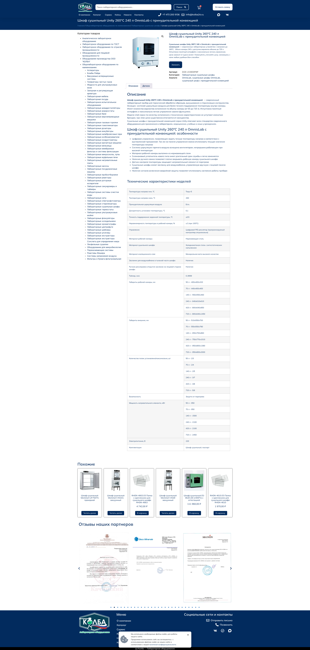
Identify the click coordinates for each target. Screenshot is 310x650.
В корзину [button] (142, 513)
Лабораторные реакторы (99, 177)
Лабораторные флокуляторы (101, 218)
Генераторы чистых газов (99, 82)
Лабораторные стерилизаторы (102, 203)
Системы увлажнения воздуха (101, 256)
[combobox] (133, 7)
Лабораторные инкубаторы (100, 131)
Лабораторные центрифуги (100, 227)
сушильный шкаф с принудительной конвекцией (205, 80)
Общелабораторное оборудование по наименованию (108, 26)
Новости (128, 15)
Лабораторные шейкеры (99, 230)
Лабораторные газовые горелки (102, 122)
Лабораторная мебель (97, 96)
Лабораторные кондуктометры (102, 140)
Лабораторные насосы (98, 166)
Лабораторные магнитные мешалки (104, 143)
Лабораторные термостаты (100, 209)
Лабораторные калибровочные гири (104, 134)
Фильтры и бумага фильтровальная (104, 259)
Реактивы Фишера (96, 253)
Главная (81, 26)
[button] (162, 36)
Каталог (97, 15)
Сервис (108, 15)
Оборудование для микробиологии (104, 247)
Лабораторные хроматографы (101, 224)
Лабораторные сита (96, 198)
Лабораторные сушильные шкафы (146, 26)
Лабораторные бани (96, 114)
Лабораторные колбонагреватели (103, 137)
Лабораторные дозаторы (99, 128)
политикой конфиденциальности (162, 644)
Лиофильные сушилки (97, 244)
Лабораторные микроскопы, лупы (103, 154)
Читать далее (89, 513)
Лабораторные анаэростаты (100, 111)
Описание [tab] (133, 86)
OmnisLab (186, 78)
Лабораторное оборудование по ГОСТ (100, 44)
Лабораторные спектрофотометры (104, 201)
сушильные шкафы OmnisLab (206, 78)
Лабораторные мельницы (99, 145)
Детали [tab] (146, 86)
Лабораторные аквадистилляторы (103, 108)
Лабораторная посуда (97, 99)
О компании (84, 15)
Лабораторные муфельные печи (102, 157)
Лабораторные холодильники (101, 221)
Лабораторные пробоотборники (102, 174)
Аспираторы (93, 70)
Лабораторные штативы (98, 232)
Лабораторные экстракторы (101, 235)
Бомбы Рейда (93, 73)
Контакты (138, 15)
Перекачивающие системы (100, 250)
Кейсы (118, 15)
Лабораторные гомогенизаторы (102, 125)
